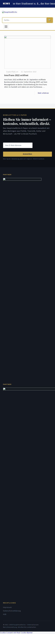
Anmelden (27, 154)
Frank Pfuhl (11, 72)
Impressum (7, 607)
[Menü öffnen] (6, 27)
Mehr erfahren (43, 93)
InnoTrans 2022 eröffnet (16, 75)
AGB (4, 614)
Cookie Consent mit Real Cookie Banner (16, 633)
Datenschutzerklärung (12, 611)
